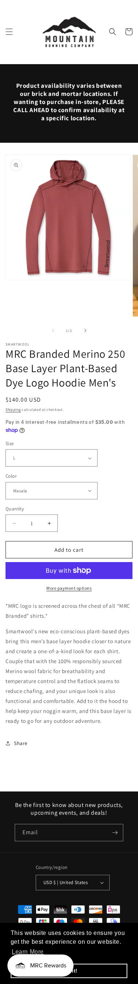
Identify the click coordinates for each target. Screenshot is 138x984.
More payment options (69, 588)
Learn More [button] (28, 952)
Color (11, 476)
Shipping (13, 409)
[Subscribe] (115, 832)
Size (10, 443)
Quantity (15, 509)
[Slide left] (53, 330)
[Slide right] (85, 330)
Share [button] (21, 743)
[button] (9, 32)
